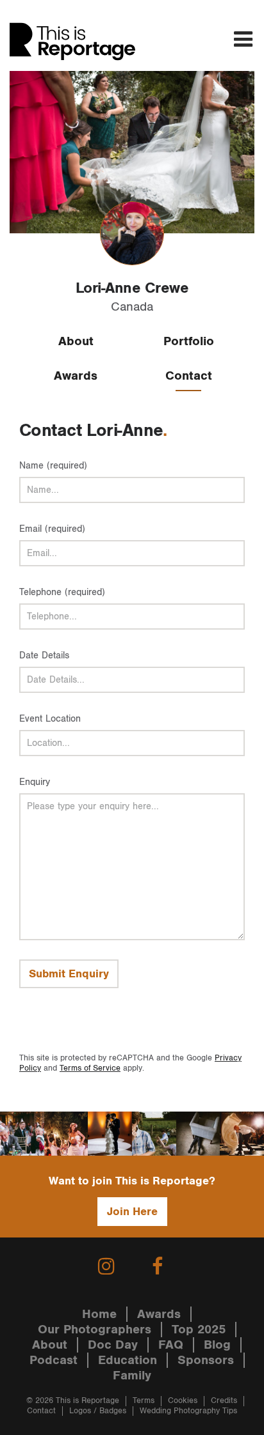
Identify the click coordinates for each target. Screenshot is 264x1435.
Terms (143, 1401)
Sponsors (205, 1360)
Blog (217, 1345)
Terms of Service (90, 1068)
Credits (224, 1401)
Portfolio (188, 341)
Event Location (50, 718)
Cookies (182, 1401)
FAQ (170, 1345)
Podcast (53, 1360)
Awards (75, 376)
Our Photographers (94, 1329)
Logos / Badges (97, 1411)
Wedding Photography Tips (188, 1411)
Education (127, 1360)
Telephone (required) (62, 592)
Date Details (44, 655)
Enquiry (34, 782)
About (76, 341)
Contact (188, 376)
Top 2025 (199, 1329)
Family (132, 1375)
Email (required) (52, 529)
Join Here (132, 1211)
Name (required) (53, 465)
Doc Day (113, 1345)
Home (99, 1314)
